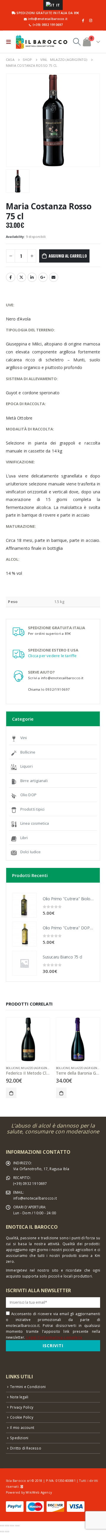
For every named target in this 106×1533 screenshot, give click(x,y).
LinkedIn (32, 277)
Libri (24, 837)
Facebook (10, 277)
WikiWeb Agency (39, 1492)
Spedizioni (19, 1437)
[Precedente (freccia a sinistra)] (2, 1531)
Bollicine (27, 752)
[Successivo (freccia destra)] (7, 1531)
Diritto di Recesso (25, 1448)
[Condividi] (7, 1525)
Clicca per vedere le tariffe (52, 655)
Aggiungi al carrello (68, 256)
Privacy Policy (21, 1407)
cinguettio (21, 277)
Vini (23, 737)
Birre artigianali (34, 780)
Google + (43, 277)
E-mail (53, 277)
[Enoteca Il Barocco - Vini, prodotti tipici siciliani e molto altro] (41, 41)
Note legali (19, 1397)
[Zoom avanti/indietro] (17, 1525)
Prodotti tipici (32, 809)
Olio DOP (28, 794)
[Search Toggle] (77, 42)
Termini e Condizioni (28, 1386)
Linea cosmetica (34, 823)
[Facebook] (82, 20)
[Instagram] (90, 20)
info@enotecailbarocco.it (35, 1198)
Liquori (26, 766)
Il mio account (22, 1427)
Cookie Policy (21, 1417)
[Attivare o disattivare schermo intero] (12, 1525)
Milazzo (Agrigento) (36, 1068)
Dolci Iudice (30, 851)
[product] (24, 905)
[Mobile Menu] (10, 42)
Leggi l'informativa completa (54, 1337)
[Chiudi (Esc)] (2, 1525)
